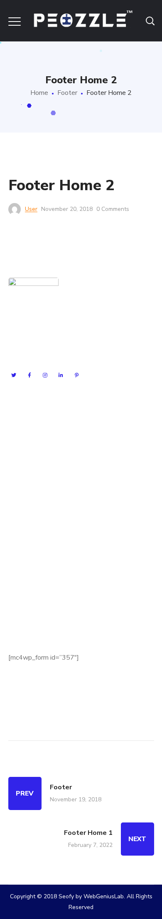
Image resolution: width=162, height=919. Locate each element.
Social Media (26, 466)
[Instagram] (45, 375)
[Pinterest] (76, 375)
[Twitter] (13, 375)
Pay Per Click (27, 451)
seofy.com (54, 565)
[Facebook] (29, 375)
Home (39, 92)
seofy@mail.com (53, 580)
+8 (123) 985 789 (59, 596)
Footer (67, 92)
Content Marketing (35, 496)
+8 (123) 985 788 (50, 611)
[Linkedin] (61, 375)
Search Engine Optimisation (48, 436)
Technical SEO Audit (38, 481)
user (31, 209)
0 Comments (112, 209)
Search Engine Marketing (44, 421)
